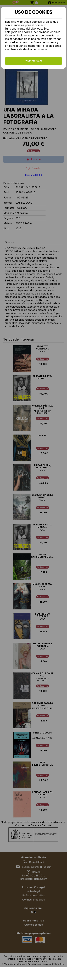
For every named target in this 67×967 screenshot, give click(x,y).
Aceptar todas (33, 61)
